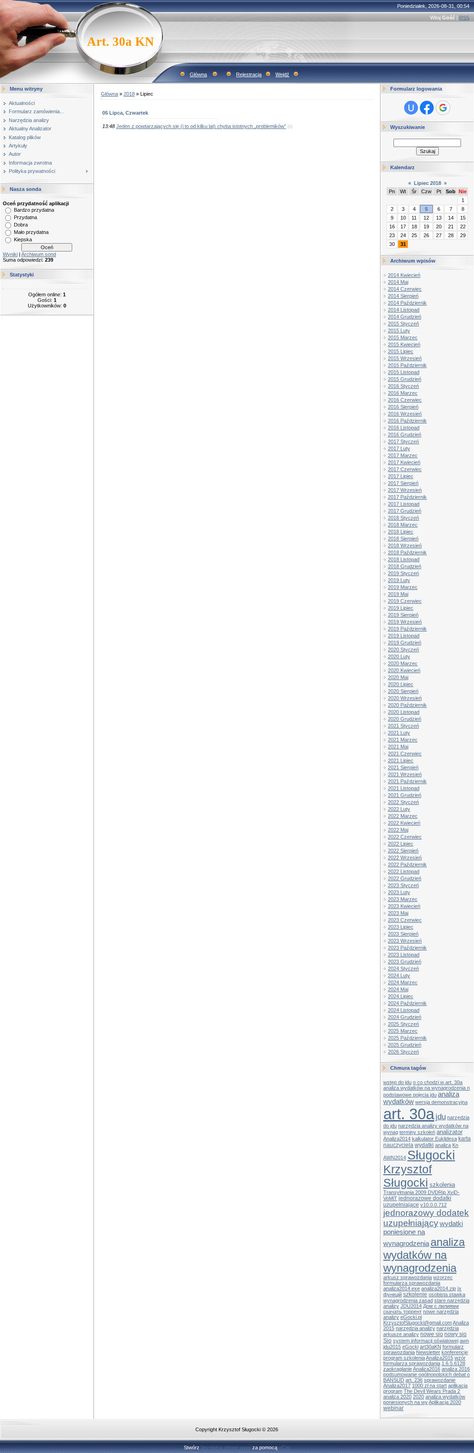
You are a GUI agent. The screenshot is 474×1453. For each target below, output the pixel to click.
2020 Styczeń (403, 649)
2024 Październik (407, 1003)
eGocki (410, 1346)
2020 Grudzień (404, 719)
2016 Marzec (403, 393)
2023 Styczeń (403, 885)
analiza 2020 (397, 1396)
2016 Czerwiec (405, 400)
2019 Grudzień (404, 642)
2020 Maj (398, 677)
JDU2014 (411, 1306)
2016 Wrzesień (405, 414)
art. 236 (414, 1380)
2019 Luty (399, 580)
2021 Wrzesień (405, 774)
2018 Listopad (403, 559)
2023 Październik (407, 947)
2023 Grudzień (404, 961)
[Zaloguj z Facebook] (427, 108)
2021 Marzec (403, 739)
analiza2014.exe (401, 1288)
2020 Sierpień (403, 691)
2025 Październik (407, 1038)
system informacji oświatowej (425, 1340)
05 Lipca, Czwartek (125, 113)
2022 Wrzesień (405, 857)
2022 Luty (399, 809)
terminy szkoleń (417, 1132)
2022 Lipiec (400, 843)
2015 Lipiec (400, 351)
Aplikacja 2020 (445, 1402)
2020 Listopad (403, 712)
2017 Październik (407, 497)
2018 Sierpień (403, 538)
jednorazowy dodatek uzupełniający (426, 1218)
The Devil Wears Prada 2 (432, 1391)
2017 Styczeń (403, 441)
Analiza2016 (426, 1369)
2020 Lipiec (400, 684)
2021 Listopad (403, 788)
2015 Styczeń (403, 323)
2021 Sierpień (403, 767)
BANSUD (393, 1380)
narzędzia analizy (415, 1328)
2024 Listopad (403, 1010)
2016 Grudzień (404, 434)
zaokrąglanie (397, 1369)
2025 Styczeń (403, 1024)
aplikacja (458, 1385)
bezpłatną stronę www (226, 1447)
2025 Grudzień (404, 1045)
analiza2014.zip (438, 1288)
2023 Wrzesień (405, 941)
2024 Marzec (403, 982)
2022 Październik (407, 864)
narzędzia (448, 1328)
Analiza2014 (397, 1138)
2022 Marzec (403, 816)
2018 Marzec (403, 524)
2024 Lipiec (400, 996)
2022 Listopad (403, 871)
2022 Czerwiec (405, 837)
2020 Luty (399, 656)
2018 (129, 94)
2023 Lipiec (400, 927)
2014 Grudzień (404, 316)
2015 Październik (407, 365)
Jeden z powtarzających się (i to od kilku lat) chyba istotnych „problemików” (201, 126)
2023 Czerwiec (405, 920)
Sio (387, 1340)
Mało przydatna (31, 232)
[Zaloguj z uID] (411, 108)
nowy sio (455, 1334)
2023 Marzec (403, 899)
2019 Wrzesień (405, 622)
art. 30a (408, 1113)
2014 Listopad (403, 310)
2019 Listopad (403, 635)
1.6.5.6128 (453, 1363)
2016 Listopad (403, 427)
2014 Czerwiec (405, 289)
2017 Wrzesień (405, 490)
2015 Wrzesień (405, 358)
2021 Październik (407, 781)
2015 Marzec (403, 337)
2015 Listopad (403, 372)
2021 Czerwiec (405, 753)
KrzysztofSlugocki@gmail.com (417, 1322)
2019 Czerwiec (405, 601)
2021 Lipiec (400, 760)
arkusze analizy (401, 1334)
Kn (455, 1145)
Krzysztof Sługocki (407, 1176)
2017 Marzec (403, 455)
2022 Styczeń (403, 802)
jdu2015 (392, 1346)
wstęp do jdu (397, 1082)
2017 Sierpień (403, 483)
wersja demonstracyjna (441, 1102)
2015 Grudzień (404, 379)
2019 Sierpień (403, 615)
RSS (464, 17)
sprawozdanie (439, 1380)
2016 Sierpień (403, 407)
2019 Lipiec (400, 608)
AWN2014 (394, 1157)
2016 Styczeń (403, 386)
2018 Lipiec (400, 531)
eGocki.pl (411, 1317)
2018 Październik (407, 552)
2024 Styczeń (403, 968)
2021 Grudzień (404, 795)
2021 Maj (398, 746)
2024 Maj (398, 989)
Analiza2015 (439, 1358)
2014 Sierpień (403, 296)
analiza (443, 1145)
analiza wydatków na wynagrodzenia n (426, 1088)
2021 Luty (399, 733)
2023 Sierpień (403, 934)
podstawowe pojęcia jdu (410, 1094)
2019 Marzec (403, 587)
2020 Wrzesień (405, 698)
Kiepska (23, 239)
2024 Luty (399, 975)
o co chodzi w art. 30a (437, 1082)
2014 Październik (407, 303)
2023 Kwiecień (404, 906)
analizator (449, 1131)
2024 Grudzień (404, 1017)
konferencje (455, 1352)
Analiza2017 (397, 1385)
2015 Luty (399, 330)
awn (464, 1340)
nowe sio (431, 1334)
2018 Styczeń (403, 518)
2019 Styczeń (403, 573)
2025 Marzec (403, 1031)
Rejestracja (249, 74)
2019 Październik (407, 628)
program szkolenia (404, 1358)
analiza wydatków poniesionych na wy (424, 1399)
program (392, 1391)
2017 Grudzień (404, 511)
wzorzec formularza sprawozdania (418, 1280)
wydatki (424, 1145)
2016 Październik (407, 420)
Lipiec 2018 (427, 183)
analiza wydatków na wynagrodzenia (424, 1255)
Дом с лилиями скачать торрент (421, 1308)
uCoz (285, 1447)
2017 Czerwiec (405, 469)
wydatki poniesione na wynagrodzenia (423, 1233)
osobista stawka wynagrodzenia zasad (424, 1297)
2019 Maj (398, 594)
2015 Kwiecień (404, 344)
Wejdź (282, 74)
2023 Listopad (403, 954)
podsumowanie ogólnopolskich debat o (426, 1374)
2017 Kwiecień (404, 462)
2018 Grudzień (404, 566)
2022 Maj (398, 830)
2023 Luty (399, 892)
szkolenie (415, 1294)
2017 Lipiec (400, 476)
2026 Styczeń (403, 1051)
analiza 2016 (456, 1369)
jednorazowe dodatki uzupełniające (417, 1201)
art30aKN (430, 1346)
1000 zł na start (429, 1385)
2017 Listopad (403, 504)
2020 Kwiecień (404, 670)
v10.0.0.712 (433, 1205)
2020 (418, 1396)
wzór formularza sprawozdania (424, 1360)
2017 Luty (399, 448)
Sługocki (431, 1155)
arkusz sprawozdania (407, 1277)
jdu (441, 1116)
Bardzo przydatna (34, 210)
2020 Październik (407, 705)
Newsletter (428, 1352)
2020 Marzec (403, 663)
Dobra (21, 224)
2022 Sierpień (403, 850)
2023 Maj (398, 913)
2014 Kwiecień (404, 275)
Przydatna (25, 217)
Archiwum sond (38, 254)
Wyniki (10, 254)
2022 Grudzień (404, 878)
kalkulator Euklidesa (434, 1138)
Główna (198, 74)
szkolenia (442, 1184)
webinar (393, 1408)
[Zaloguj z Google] (443, 107)
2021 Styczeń (403, 726)
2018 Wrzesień (405, 545)
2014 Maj (398, 282)
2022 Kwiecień (404, 823)
